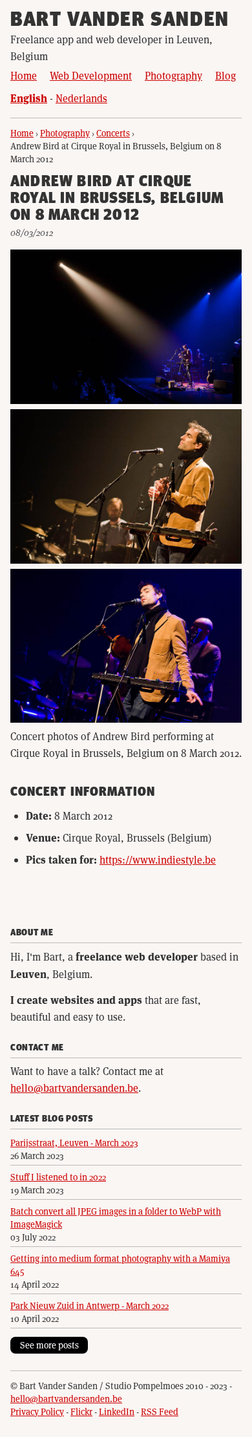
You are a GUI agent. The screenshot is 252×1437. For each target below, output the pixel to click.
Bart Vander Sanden (119, 20)
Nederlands (81, 98)
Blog (225, 75)
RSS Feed (159, 1411)
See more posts (49, 1345)
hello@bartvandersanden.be (74, 1087)
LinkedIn (116, 1411)
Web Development (91, 75)
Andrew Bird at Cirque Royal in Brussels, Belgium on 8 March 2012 (117, 199)
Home (23, 75)
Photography (173, 75)
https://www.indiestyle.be (158, 859)
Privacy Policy (37, 1411)
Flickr (81, 1411)
